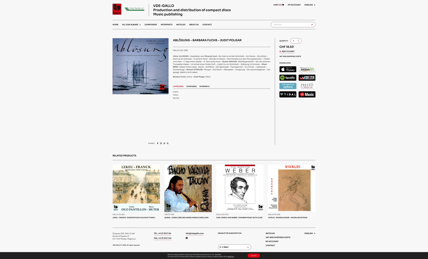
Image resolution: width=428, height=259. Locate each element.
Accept (254, 256)
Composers (151, 24)
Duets (175, 92)
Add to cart (288, 51)
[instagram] (161, 143)
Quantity (283, 41)
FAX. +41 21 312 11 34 (162, 238)
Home (115, 24)
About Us (194, 24)
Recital (176, 98)
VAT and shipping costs (278, 237)
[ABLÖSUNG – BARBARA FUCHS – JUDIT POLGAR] (287, 69)
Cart (277, 5)
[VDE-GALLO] (128, 9)
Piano (175, 95)
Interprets (166, 24)
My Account (294, 5)
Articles (180, 24)
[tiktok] (164, 143)
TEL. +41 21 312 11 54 (162, 233)
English (309, 5)
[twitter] (168, 143)
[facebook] (157, 143)
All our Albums (130, 24)
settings (230, 257)
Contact (207, 24)
